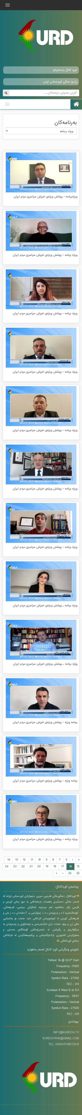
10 (39, 859)
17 (62, 866)
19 (47, 866)
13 (16, 859)
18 (54, 866)
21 (31, 866)
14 (8, 859)
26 (69, 873)
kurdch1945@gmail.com (61, 1038)
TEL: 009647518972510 (63, 1044)
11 (32, 859)
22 (23, 866)
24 (6, 866)
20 (39, 866)
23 (15, 866)
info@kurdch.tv (66, 1032)
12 (24, 859)
